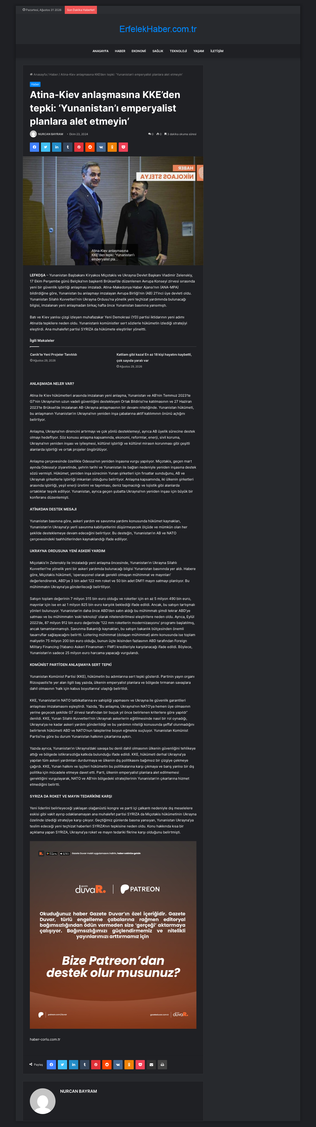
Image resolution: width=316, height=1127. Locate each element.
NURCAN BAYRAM (50, 134)
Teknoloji (178, 51)
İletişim (217, 51)
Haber (120, 51)
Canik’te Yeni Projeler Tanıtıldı (53, 354)
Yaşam (198, 51)
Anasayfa (100, 51)
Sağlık (157, 51)
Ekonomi (139, 51)
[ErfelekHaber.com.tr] (158, 29)
